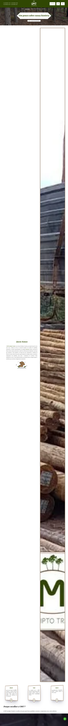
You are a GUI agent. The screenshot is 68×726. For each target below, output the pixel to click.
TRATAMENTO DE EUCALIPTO (36, 8)
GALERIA (43, 8)
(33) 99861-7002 (7, 4)
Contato (52, 3)
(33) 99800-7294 (7, 2)
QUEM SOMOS (27, 8)
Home (29, 20)
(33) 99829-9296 (15, 2)
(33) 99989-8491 (15, 4)
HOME (23, 8)
